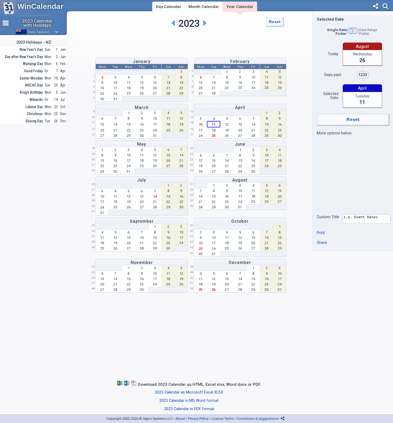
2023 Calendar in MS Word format (189, 400)
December (240, 262)
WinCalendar (40, 6)
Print (321, 233)
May (141, 144)
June (240, 144)
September (142, 221)
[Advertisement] (189, 42)
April (240, 107)
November (142, 262)
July (141, 180)
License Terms (222, 419)
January (142, 61)
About (180, 419)
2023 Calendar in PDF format (189, 409)
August (240, 180)
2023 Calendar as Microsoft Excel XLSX (189, 392)
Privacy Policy (198, 419)
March (142, 107)
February (240, 61)
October (240, 221)
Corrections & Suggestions (257, 419)
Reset (275, 22)
